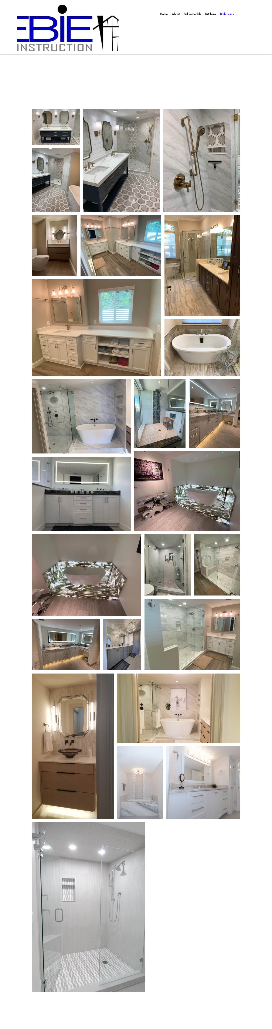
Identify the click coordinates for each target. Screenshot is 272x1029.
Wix (118, 1008)
